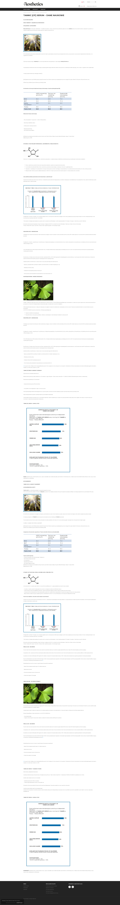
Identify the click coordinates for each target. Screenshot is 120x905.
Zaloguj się (89, 6)
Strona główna (27, 12)
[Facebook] (69, 887)
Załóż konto (94, 6)
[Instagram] (73, 887)
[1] (23, 365)
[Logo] (33, 4)
